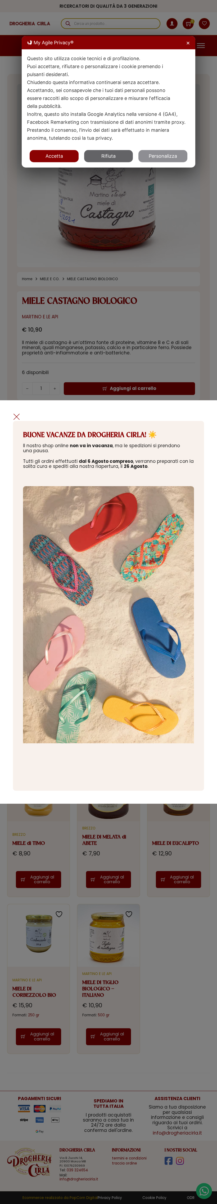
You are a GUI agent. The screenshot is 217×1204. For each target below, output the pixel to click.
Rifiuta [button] (108, 156)
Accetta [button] (54, 156)
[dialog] (108, 102)
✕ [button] (188, 43)
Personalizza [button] (163, 156)
